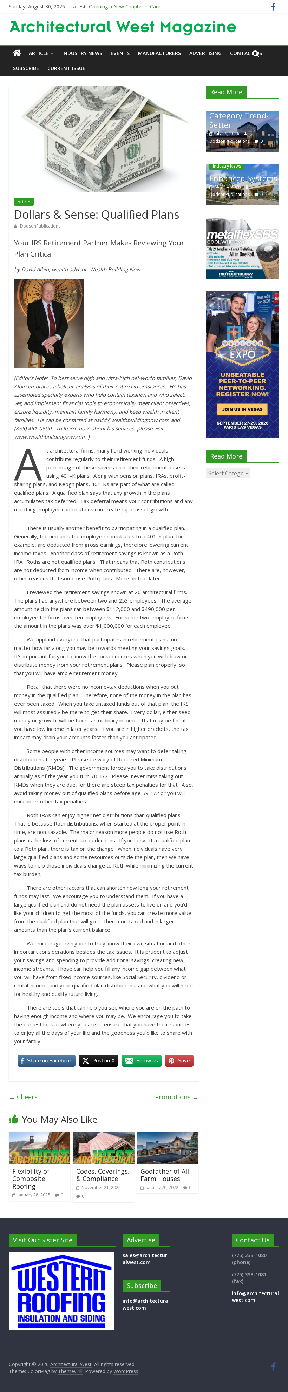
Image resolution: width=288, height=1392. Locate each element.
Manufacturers (159, 53)
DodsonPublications (40, 226)
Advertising (205, 53)
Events (120, 53)
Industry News (82, 53)
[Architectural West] (17, 53)
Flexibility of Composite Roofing (31, 1178)
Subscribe (26, 68)
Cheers (23, 1097)
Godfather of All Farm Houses (164, 1175)
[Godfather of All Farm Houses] (168, 1136)
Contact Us (246, 53)
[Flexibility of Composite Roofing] (40, 1136)
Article (38, 53)
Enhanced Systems (218, 178)
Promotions (177, 1097)
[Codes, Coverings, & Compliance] (104, 1136)
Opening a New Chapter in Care (125, 6)
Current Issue (66, 68)
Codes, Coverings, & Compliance (103, 1175)
